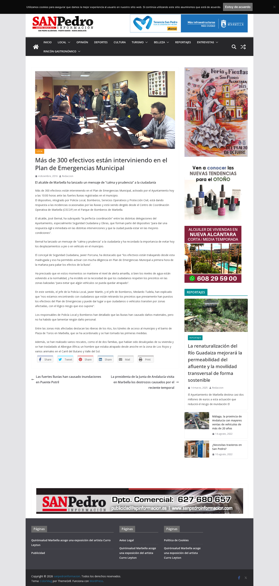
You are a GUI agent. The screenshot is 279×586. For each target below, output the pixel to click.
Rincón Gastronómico (59, 51)
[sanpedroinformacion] (35, 46)
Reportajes (183, 42)
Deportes (101, 42)
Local (62, 42)
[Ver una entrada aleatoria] (243, 46)
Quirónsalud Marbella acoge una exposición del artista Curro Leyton (137, 552)
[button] (68, 42)
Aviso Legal (126, 540)
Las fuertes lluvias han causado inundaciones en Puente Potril (68, 379)
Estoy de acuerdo (238, 7)
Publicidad (38, 553)
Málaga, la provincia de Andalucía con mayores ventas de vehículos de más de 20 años (227, 422)
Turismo (138, 42)
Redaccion (67, 176)
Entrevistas (205, 42)
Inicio (47, 42)
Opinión (82, 42)
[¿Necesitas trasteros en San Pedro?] (196, 450)
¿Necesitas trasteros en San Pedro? (227, 447)
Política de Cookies (176, 540)
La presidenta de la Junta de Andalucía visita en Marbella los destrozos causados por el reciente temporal (142, 382)
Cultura (120, 42)
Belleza (159, 42)
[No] (274, 7)
